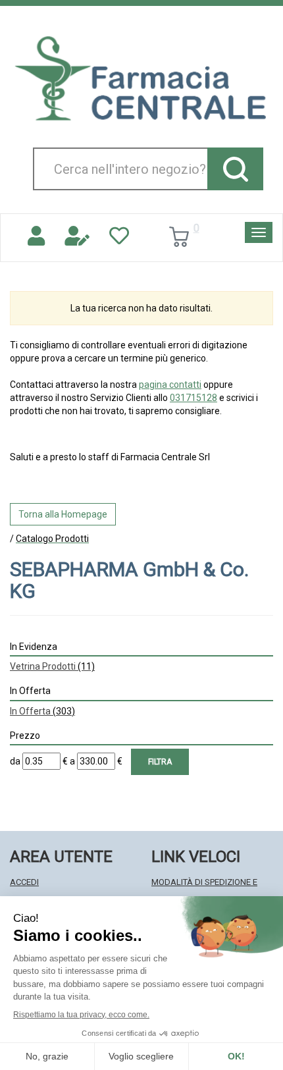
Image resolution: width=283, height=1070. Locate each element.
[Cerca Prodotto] (235, 168)
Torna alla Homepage (62, 514)
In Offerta (42, 711)
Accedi (24, 882)
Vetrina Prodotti (52, 666)
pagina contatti (170, 384)
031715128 (193, 397)
